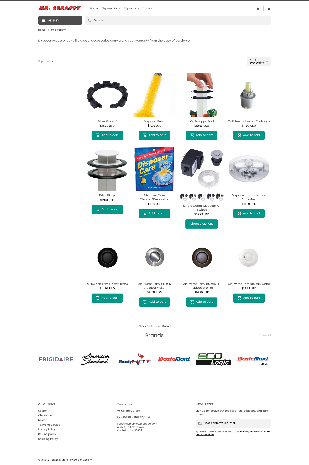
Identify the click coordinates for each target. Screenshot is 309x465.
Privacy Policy (46, 429)
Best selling (257, 62)
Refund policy (47, 434)
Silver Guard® (107, 121)
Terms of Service (49, 425)
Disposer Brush (154, 121)
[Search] (88, 20)
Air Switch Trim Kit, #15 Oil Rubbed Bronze (201, 286)
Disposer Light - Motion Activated (249, 197)
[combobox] (178, 20)
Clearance (45, 415)
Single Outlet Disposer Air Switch (201, 208)
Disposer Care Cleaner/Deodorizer (155, 197)
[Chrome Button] (193, 197)
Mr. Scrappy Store (58, 459)
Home (41, 29)
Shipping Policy (48, 439)
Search (42, 411)
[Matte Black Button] (184, 197)
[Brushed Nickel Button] (220, 197)
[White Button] (201, 197)
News (41, 420)
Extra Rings (107, 195)
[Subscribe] (266, 423)
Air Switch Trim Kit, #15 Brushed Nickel (154, 286)
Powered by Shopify (80, 459)
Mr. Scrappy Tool (202, 121)
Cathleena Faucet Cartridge (249, 121)
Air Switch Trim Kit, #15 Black (107, 284)
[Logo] (60, 8)
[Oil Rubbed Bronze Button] (211, 197)
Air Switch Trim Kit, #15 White (249, 284)
